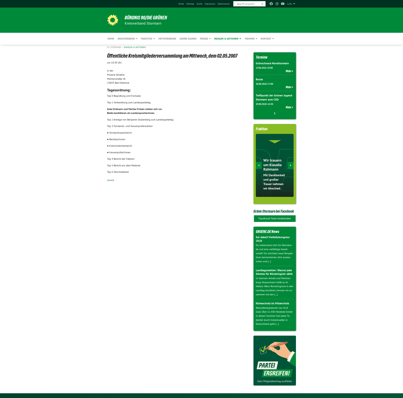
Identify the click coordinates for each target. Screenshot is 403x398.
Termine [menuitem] (249, 38)
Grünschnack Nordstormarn (272, 63)
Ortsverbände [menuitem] (167, 38)
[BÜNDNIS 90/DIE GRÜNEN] (112, 20)
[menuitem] (181, 4)
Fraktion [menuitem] (146, 38)
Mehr (288, 71)
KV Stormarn (114, 47)
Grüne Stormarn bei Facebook (273, 211)
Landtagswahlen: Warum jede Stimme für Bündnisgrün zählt (274, 272)
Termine (261, 57)
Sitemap (190, 3)
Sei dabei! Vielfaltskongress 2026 (273, 239)
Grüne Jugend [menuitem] (188, 38)
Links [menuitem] (289, 3)
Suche (199, 3)
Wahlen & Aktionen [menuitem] (226, 38)
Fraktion (261, 129)
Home (181, 3)
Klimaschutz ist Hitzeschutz (272, 303)
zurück (110, 180)
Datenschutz (224, 3)
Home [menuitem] (111, 38)
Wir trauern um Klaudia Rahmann (272, 165)
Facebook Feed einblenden (274, 218)
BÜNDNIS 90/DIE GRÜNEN (146, 17)
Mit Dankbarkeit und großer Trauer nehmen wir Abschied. (274, 181)
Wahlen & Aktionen (135, 47)
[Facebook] (271, 4)
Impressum (210, 3)
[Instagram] (277, 4)
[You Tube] (283, 4)
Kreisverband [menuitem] (126, 38)
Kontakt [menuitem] (266, 38)
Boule (259, 79)
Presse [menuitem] (204, 38)
